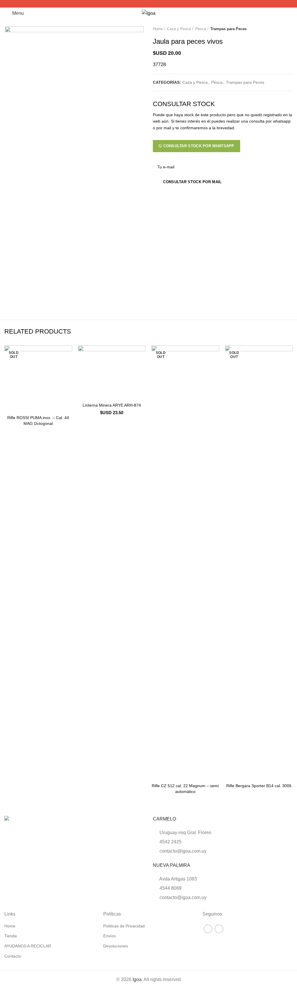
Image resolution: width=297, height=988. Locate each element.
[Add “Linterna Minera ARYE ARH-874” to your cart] (84, 394)
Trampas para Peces (228, 29)
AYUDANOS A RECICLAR (27, 946)
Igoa (137, 979)
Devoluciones (115, 946)
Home (158, 29)
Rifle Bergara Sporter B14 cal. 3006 (258, 785)
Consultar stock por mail (192, 182)
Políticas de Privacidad (124, 926)
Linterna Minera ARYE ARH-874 (112, 405)
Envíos (109, 936)
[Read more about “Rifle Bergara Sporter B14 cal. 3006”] (231, 774)
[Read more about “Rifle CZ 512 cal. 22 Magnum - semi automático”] (157, 774)
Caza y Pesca (179, 29)
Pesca (200, 29)
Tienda (10, 936)
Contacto (12, 956)
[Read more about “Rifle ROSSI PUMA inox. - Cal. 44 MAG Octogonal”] (10, 406)
